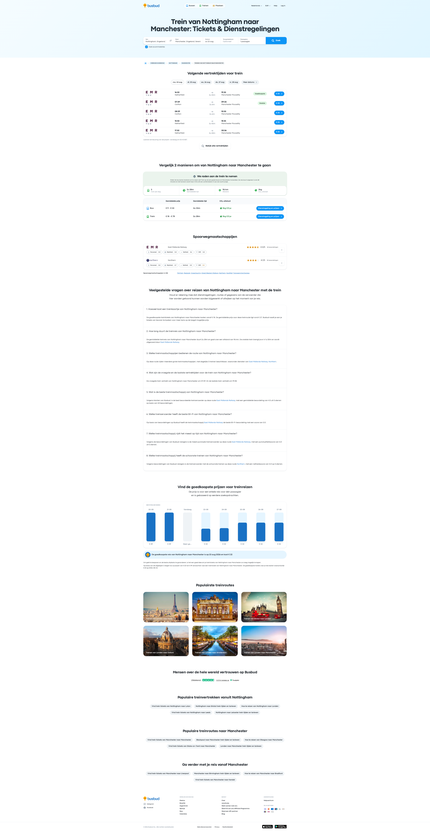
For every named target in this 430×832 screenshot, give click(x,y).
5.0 (159, 252)
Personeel (153, 252)
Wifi (199, 252)
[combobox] (156, 40)
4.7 (175, 265)
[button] (171, 41)
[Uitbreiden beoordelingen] (281, 250)
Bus (152, 208)
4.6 (191, 252)
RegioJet (187, 273)
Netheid (185, 252)
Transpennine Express (241, 273)
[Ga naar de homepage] (151, 5)
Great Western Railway (210, 273)
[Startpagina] (145, 63)
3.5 (203, 265)
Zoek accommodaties (157, 47)
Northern (172, 260)
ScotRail (229, 273)
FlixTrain (180, 273)
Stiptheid (170, 252)
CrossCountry (196, 273)
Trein (152, 216)
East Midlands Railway (177, 247)
